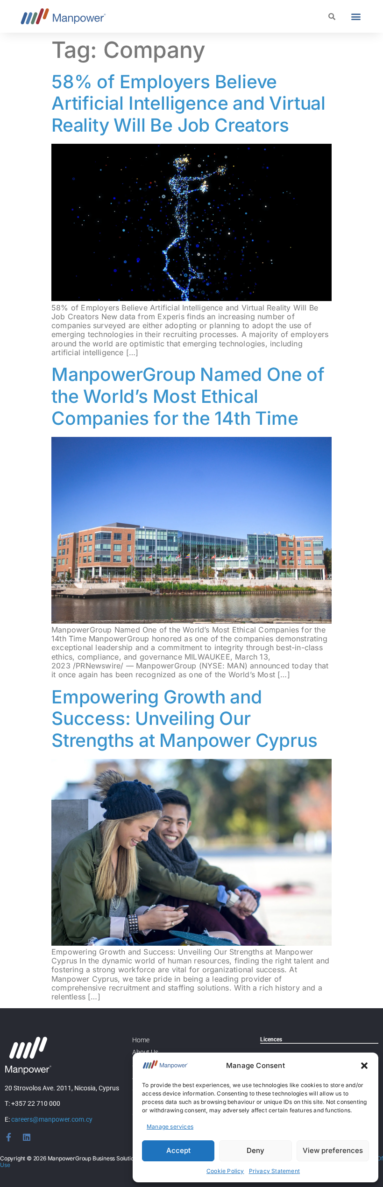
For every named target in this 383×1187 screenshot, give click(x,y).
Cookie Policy (225, 1170)
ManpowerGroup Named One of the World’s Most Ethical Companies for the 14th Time (188, 396)
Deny (255, 1150)
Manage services (170, 1126)
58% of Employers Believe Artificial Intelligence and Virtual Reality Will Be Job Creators (188, 103)
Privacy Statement (274, 1170)
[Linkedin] (26, 1137)
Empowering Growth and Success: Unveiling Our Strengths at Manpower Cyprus (184, 719)
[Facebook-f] (9, 1137)
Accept (178, 1150)
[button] (364, 1065)
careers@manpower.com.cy (51, 1119)
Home (140, 1040)
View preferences (333, 1150)
